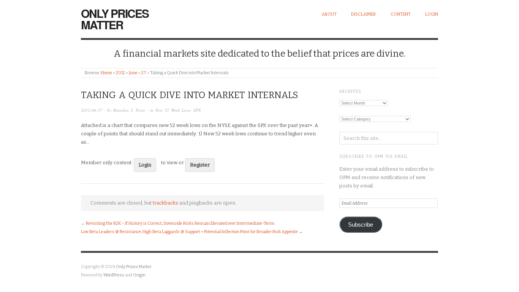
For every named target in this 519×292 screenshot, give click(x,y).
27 (143, 72)
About (329, 14)
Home (106, 72)
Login (431, 14)
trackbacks (165, 203)
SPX (197, 110)
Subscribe (360, 225)
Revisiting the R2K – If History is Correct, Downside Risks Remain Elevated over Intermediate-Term (180, 223)
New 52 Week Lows (172, 110)
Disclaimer (363, 14)
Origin (139, 275)
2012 (120, 72)
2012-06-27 (91, 110)
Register (200, 165)
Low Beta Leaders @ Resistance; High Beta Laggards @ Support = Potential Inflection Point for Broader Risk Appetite (189, 231)
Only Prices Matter (115, 19)
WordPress (113, 275)
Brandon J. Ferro (129, 110)
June (133, 72)
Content (401, 14)
